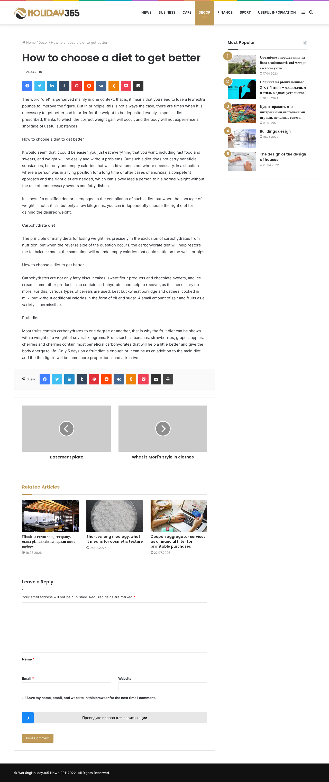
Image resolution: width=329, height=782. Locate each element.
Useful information (277, 12)
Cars (186, 12)
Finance (225, 12)
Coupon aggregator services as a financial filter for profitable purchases (178, 541)
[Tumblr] (64, 86)
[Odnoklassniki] (113, 86)
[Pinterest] (76, 86)
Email (28, 678)
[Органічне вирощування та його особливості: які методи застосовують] (242, 64)
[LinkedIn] (52, 86)
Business (167, 12)
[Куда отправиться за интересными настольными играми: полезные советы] (242, 113)
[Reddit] (89, 86)
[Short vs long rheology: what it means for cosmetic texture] (114, 516)
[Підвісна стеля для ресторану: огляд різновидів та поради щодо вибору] (50, 516)
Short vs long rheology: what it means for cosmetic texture (114, 539)
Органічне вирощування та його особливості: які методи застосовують (283, 63)
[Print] (168, 379)
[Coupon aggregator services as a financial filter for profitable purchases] (179, 516)
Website (125, 678)
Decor (204, 12)
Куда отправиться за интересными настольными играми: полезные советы (282, 112)
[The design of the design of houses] (242, 161)
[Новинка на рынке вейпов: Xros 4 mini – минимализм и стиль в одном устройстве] (242, 89)
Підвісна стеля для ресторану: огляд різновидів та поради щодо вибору (48, 541)
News (146, 12)
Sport (245, 12)
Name (28, 659)
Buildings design (275, 131)
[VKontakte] (101, 86)
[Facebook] (27, 86)
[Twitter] (39, 86)
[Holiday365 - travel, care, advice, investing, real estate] (47, 12)
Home (30, 42)
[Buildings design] (242, 138)
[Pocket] (126, 86)
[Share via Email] (138, 86)
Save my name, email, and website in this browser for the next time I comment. (91, 698)
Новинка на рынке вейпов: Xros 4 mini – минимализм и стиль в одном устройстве (283, 87)
